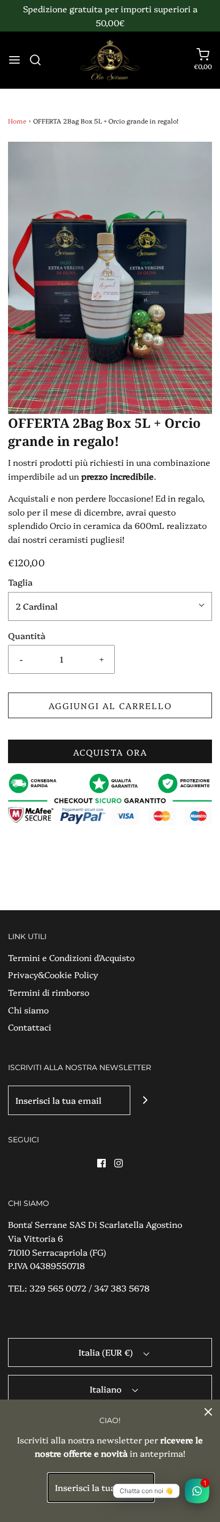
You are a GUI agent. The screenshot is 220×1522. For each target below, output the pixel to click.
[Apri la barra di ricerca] (39, 59)
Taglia (20, 582)
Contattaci (29, 1027)
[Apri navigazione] (14, 59)
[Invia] (145, 1100)
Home (17, 120)
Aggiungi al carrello (110, 705)
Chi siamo (28, 1010)
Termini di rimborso (48, 992)
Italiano (107, 1389)
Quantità (26, 635)
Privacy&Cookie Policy (53, 974)
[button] (110, 278)
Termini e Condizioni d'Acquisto (71, 957)
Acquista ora (110, 752)
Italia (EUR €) (106, 1352)
